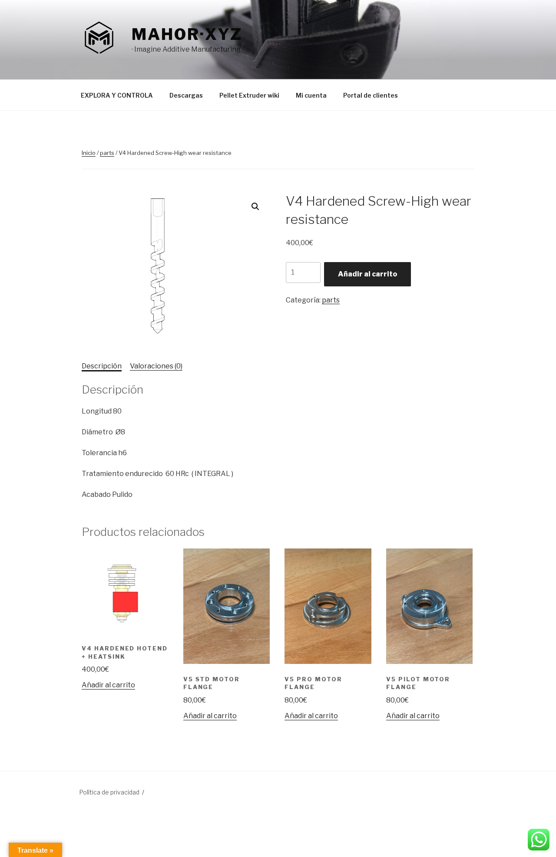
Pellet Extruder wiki (249, 95)
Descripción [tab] (102, 366)
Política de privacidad (109, 792)
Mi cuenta (311, 95)
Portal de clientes (370, 95)
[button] (255, 206)
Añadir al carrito (367, 274)
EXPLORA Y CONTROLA (117, 95)
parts (107, 152)
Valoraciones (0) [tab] (156, 366)
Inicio (89, 152)
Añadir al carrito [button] (108, 685)
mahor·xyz (187, 34)
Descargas (186, 95)
